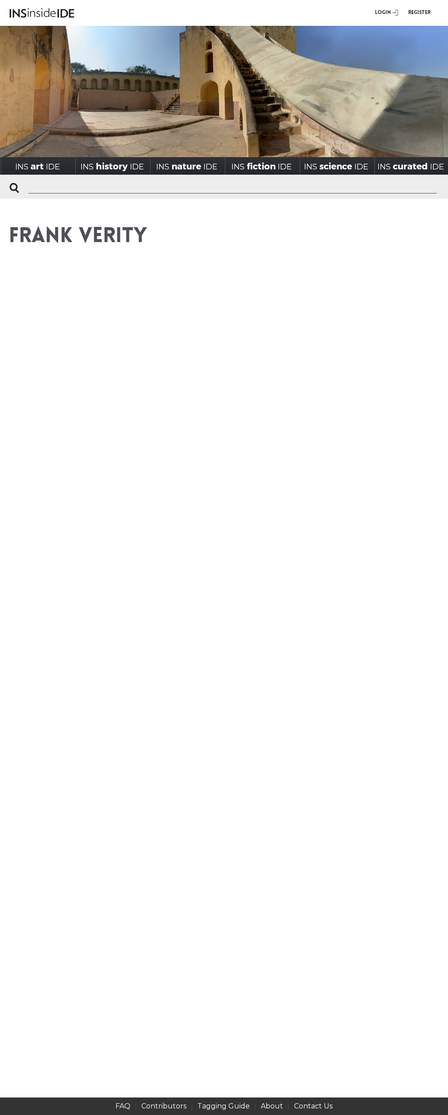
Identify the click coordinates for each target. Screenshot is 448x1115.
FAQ (123, 1106)
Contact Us (313, 1106)
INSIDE (37, 166)
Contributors (163, 1106)
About (272, 1106)
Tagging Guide (223, 1106)
